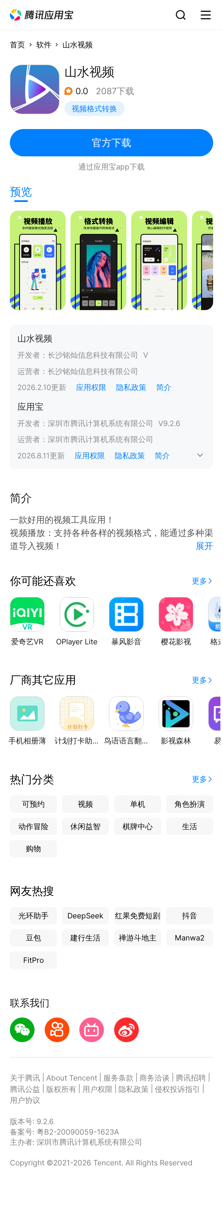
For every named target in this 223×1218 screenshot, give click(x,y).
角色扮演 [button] (190, 804)
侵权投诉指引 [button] (177, 1089)
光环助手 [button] (33, 915)
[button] (41, 15)
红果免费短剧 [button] (137, 915)
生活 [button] (189, 826)
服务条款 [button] (118, 1077)
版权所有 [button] (61, 1089)
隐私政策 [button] (131, 387)
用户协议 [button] (25, 1100)
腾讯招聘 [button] (191, 1077)
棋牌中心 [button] (138, 826)
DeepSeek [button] (85, 915)
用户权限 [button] (97, 1089)
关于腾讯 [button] (25, 1077)
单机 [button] (137, 804)
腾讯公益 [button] (25, 1089)
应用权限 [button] (91, 387)
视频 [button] (85, 804)
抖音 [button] (189, 915)
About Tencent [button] (71, 1077)
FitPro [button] (33, 960)
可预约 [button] (33, 804)
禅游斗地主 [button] (138, 937)
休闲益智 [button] (85, 826)
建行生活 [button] (85, 937)
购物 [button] (33, 848)
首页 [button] (17, 44)
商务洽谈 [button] (154, 1077)
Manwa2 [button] (189, 937)
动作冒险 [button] (33, 826)
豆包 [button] (33, 937)
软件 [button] (43, 44)
